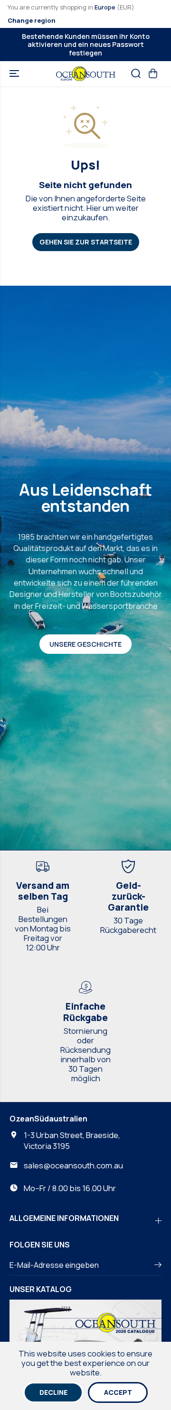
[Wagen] (153, 73)
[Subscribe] (158, 1266)
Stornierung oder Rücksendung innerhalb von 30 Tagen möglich (85, 1054)
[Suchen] (135, 73)
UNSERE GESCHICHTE (85, 644)
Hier (93, 207)
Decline (53, 1392)
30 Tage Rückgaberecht (128, 925)
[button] (15, 73)
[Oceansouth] (85, 73)
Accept (118, 1392)
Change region (32, 20)
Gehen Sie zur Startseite (85, 241)
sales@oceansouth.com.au (73, 1165)
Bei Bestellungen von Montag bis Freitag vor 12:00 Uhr (43, 928)
